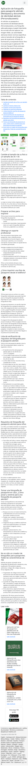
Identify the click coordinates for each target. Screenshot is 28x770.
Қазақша (8, 758)
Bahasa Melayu (5, 739)
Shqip (15, 749)
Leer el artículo (11, 636)
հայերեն (3, 757)
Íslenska (3, 744)
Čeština (17, 739)
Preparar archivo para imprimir (12, 107)
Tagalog (22, 751)
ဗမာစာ (11, 760)
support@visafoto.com (15, 728)
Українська (17, 762)
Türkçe (3, 753)
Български (4, 755)
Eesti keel (9, 741)
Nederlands (4, 748)
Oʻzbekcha (16, 748)
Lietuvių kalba (10, 746)
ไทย (12, 762)
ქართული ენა (21, 757)
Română (10, 749)
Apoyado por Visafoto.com (8, 732)
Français (21, 741)
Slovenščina (4, 751)
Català (12, 739)
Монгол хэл (5, 760)
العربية (19, 753)
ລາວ (20, 758)
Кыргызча (15, 758)
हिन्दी (23, 755)
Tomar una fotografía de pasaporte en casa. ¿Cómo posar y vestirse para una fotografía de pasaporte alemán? (14, 123)
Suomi (10, 751)
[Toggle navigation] (24, 2)
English (3, 737)
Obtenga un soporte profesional (12, 109)
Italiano (9, 744)
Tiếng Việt (9, 753)
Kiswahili (14, 744)
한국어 (2, 758)
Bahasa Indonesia (21, 737)
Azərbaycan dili (10, 737)
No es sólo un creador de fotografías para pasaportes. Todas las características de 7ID (15, 129)
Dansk (22, 739)
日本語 (14, 757)
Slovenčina (22, 749)
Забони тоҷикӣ (5, 762)
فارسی (9, 757)
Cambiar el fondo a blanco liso (11, 106)
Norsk (10, 748)
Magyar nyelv (18, 746)
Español (15, 741)
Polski (22, 748)
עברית (19, 755)
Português (4, 749)
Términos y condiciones (16, 730)
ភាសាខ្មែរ (25, 758)
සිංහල (22, 760)
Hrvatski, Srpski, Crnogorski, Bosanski (11, 742)
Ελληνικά (14, 755)
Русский (17, 760)
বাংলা (9, 755)
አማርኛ (14, 753)
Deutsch (3, 741)
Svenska (16, 751)
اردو (23, 762)
